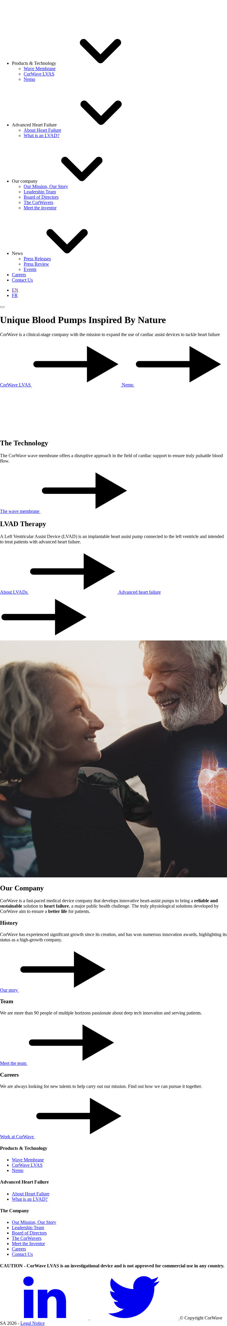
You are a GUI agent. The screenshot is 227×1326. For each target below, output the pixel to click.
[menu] (2, 307)
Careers (19, 1248)
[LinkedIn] (45, 1317)
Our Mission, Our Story (34, 1222)
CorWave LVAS (27, 1165)
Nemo (17, 1170)
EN (15, 290)
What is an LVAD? (30, 1199)
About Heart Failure (30, 1193)
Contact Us (22, 1254)
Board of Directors (29, 1232)
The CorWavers (26, 1238)
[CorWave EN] (13, 12)
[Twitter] (135, 1317)
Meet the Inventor (28, 1243)
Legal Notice (32, 1323)
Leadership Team (28, 1227)
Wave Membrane (28, 1159)
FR (15, 295)
